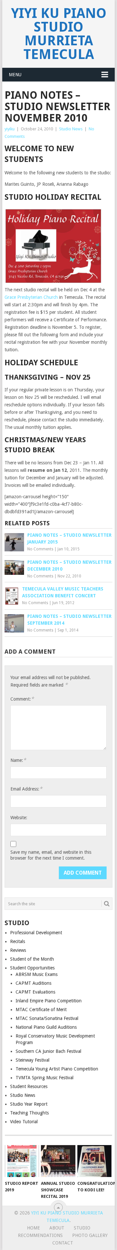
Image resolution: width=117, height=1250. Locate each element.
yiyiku (10, 128)
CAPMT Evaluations (35, 992)
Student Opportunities (32, 967)
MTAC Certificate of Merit (41, 1009)
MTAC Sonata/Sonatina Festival (47, 1018)
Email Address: (26, 789)
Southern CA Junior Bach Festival (48, 1051)
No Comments (40, 549)
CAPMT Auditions (33, 983)
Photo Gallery (90, 1235)
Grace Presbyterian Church (31, 297)
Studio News (71, 128)
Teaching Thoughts (29, 1112)
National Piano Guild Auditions (46, 1027)
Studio (82, 1227)
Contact (62, 1242)
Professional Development (36, 932)
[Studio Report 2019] (22, 1161)
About (56, 1227)
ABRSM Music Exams (37, 974)
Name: (18, 760)
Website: (18, 817)
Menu (15, 74)
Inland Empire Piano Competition (49, 1000)
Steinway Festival (32, 1060)
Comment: (22, 699)
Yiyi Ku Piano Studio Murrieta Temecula (58, 33)
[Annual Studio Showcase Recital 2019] (58, 1161)
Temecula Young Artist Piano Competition (57, 1068)
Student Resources (28, 1086)
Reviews (18, 950)
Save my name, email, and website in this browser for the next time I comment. (50, 855)
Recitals (17, 941)
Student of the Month (32, 959)
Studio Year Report (28, 1104)
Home (33, 1227)
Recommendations (40, 1235)
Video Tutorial (24, 1121)
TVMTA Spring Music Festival (44, 1077)
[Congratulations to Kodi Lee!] (94, 1161)
